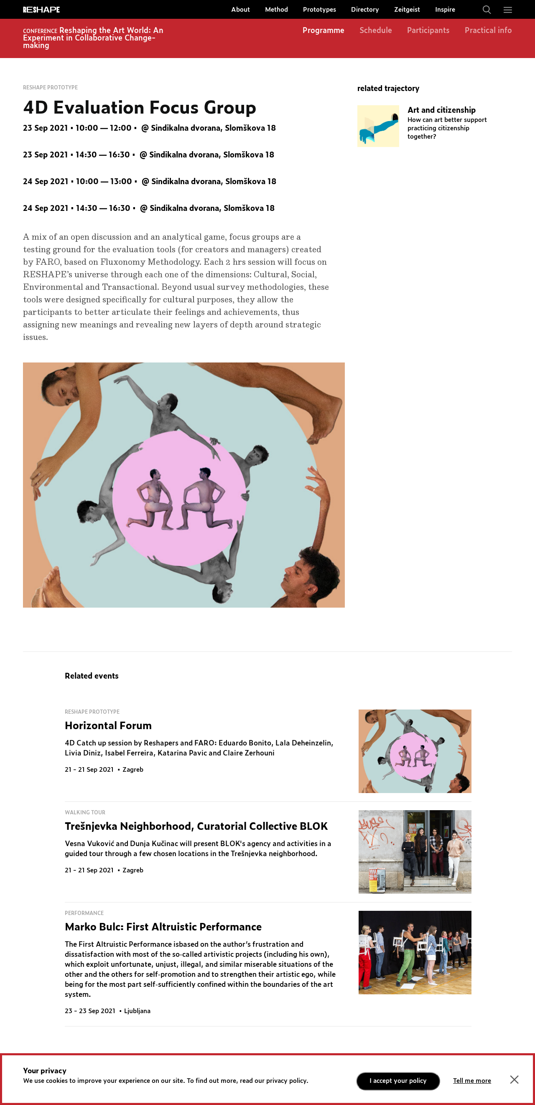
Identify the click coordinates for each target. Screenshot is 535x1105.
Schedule (375, 31)
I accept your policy (398, 1081)
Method (276, 10)
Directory (365, 10)
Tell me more (472, 1081)
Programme (323, 31)
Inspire (445, 10)
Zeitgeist (407, 10)
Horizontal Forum (108, 726)
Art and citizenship (442, 110)
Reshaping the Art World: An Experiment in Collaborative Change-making (93, 38)
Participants (428, 31)
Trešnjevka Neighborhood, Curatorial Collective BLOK (196, 827)
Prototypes (319, 10)
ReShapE (41, 10)
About (240, 10)
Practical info (488, 31)
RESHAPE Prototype (50, 87)
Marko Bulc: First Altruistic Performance (163, 928)
